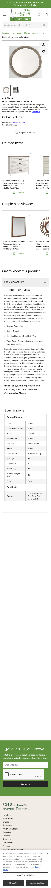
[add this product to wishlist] (43, 51)
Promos (6, 846)
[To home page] (20, 14)
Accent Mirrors (38, 33)
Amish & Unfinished (11, 829)
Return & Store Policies (13, 849)
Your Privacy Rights (25, 875)
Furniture (5, 33)
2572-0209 (13, 125)
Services (6, 836)
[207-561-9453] (46, 15)
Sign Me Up (25, 784)
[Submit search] (44, 25)
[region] (25, 869)
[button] (4, 15)
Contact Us (8, 842)
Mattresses (8, 818)
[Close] (48, 854)
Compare (20, 193)
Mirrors (27, 33)
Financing (7, 832)
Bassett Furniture (19, 122)
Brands (6, 822)
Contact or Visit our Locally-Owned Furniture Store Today (25, 4)
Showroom (7, 825)
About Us (7, 839)
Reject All (13, 883)
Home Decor (17, 33)
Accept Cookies (37, 883)
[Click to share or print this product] (43, 45)
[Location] (39, 15)
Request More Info (27, 132)
